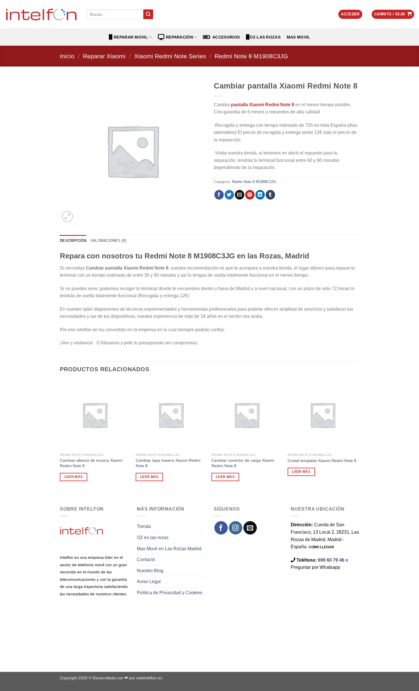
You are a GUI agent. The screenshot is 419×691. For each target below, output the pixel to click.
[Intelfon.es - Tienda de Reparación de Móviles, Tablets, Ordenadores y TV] (41, 14)
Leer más (73, 477)
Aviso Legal (149, 581)
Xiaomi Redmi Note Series (170, 56)
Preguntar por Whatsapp (315, 567)
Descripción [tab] (73, 240)
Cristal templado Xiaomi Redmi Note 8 (322, 460)
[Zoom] (67, 216)
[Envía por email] (239, 195)
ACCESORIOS (225, 37)
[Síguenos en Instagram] (235, 528)
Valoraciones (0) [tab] (108, 240)
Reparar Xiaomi (104, 56)
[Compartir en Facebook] (219, 195)
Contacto (146, 559)
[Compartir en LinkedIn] (260, 195)
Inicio (67, 56)
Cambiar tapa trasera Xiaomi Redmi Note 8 (168, 463)
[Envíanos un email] (250, 528)
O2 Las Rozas (265, 37)
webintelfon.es (149, 678)
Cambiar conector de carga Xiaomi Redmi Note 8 (242, 463)
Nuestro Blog (150, 570)
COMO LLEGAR (321, 547)
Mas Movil (298, 37)
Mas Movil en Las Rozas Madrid (169, 548)
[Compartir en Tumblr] (270, 195)
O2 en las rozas (152, 537)
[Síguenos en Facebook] (221, 528)
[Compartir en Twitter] (229, 195)
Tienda (144, 526)
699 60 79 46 (331, 560)
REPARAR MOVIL (130, 37)
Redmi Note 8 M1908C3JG (251, 56)
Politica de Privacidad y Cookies (169, 592)
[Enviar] (148, 14)
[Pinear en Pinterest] (250, 195)
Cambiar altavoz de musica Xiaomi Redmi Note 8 (91, 463)
